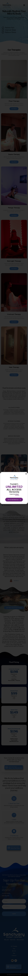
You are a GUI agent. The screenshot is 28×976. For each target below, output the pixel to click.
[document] (14, 488)
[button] (26, 473)
